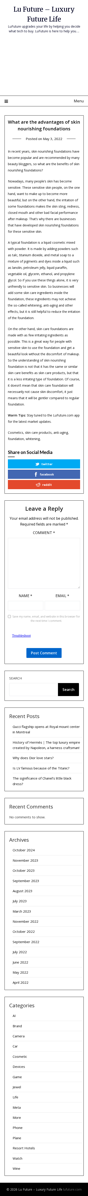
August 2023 (22, 891)
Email (62, 595)
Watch (17, 1158)
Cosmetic (20, 1056)
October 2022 (24, 931)
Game (17, 1077)
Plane (17, 1138)
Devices (19, 1066)
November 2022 (25, 921)
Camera (19, 1036)
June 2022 (20, 962)
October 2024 (24, 850)
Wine (16, 1168)
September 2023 (26, 880)
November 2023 (25, 860)
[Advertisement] (44, 67)
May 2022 (20, 972)
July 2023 (20, 901)
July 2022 (20, 952)
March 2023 (22, 911)
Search (15, 678)
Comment (44, 532)
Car (15, 1046)
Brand (17, 1026)
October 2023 (24, 870)
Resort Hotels (24, 1148)
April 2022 (20, 982)
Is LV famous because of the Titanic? (41, 768)
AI (14, 1015)
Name (25, 595)
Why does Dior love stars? (33, 758)
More (17, 1117)
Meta (17, 1107)
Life (15, 1097)
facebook (47, 474)
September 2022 (26, 942)
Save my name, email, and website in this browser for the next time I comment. (46, 619)
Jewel (17, 1087)
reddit (47, 484)
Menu (79, 101)
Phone (18, 1127)
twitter (47, 464)
